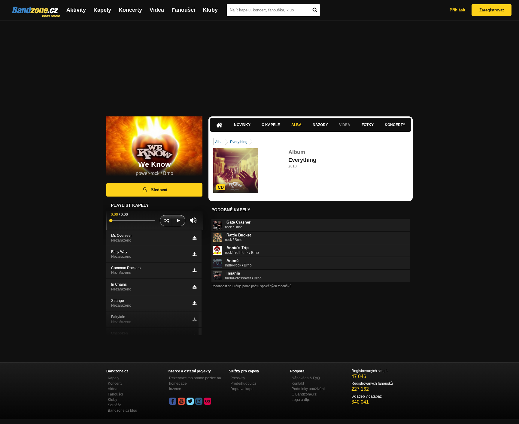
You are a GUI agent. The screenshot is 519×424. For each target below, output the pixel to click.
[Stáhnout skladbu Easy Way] (194, 254)
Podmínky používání (308, 389)
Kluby (210, 10)
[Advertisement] (259, 65)
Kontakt (298, 383)
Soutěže (114, 405)
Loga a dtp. (301, 400)
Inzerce (175, 389)
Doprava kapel (242, 389)
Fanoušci (183, 10)
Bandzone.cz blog (122, 410)
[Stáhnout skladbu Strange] (194, 303)
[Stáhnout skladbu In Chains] (194, 287)
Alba (296, 125)
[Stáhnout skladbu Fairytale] (194, 319)
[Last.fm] (207, 401)
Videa (157, 10)
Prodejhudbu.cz (243, 383)
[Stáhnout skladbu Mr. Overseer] (194, 238)
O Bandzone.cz (304, 394)
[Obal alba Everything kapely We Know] (235, 170)
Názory (320, 125)
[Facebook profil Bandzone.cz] (172, 401)
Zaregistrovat (491, 10)
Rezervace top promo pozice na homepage (195, 381)
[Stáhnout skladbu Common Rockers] (194, 270)
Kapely (102, 10)
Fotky (368, 125)
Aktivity (76, 10)
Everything (238, 142)
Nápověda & (306, 378)
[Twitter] (190, 401)
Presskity (237, 378)
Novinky (242, 125)
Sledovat (159, 190)
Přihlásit (457, 10)
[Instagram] (198, 401)
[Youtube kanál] (181, 401)
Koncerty (130, 10)
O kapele (271, 125)
